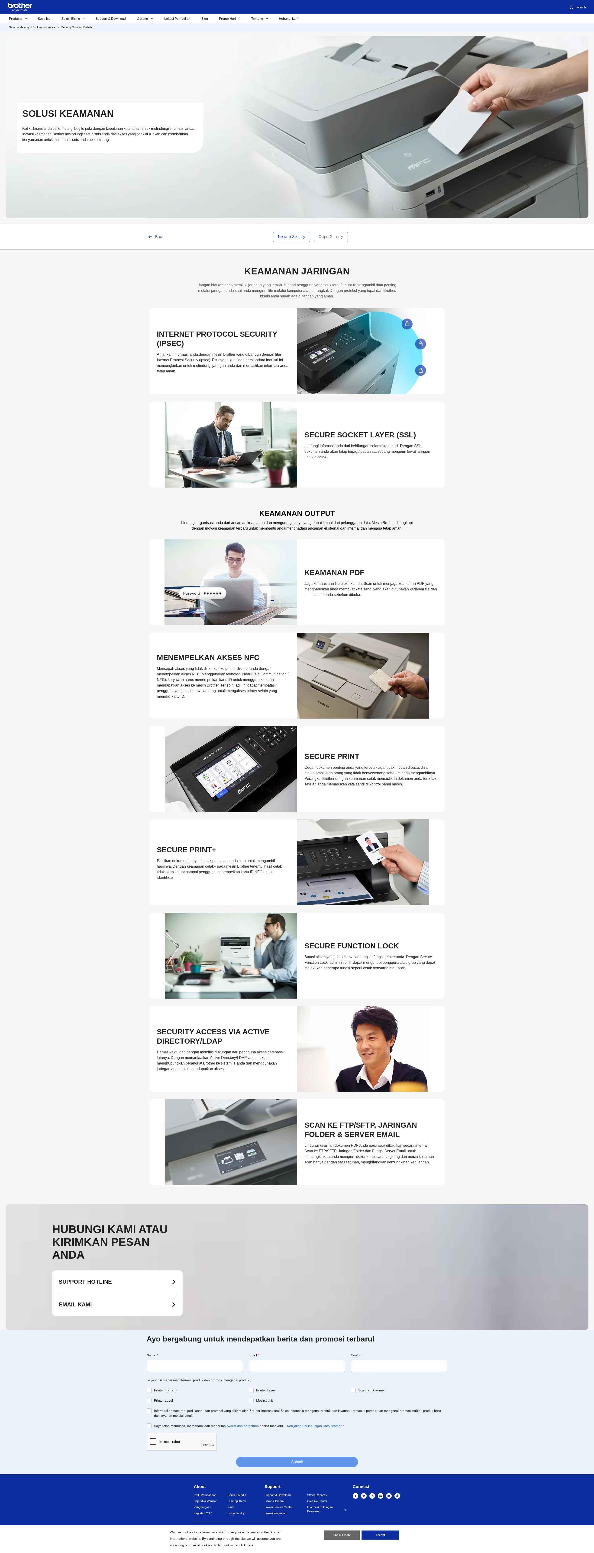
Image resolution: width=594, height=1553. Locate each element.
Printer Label (163, 1400)
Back (159, 237)
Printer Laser (265, 1390)
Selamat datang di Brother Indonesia (32, 27)
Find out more (342, 1535)
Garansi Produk (274, 1501)
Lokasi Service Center (278, 1507)
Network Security (291, 237)
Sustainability (236, 1513)
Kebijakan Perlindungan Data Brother (314, 1426)
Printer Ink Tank (165, 1390)
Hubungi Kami (237, 1501)
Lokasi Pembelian (177, 18)
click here (246, 1545)
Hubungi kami (289, 18)
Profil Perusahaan (205, 1495)
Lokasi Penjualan (276, 1513)
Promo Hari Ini (229, 18)
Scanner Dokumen (372, 1390)
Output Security (331, 237)
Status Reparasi (317, 1495)
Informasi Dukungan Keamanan (320, 1509)
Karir (231, 1507)
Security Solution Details (76, 27)
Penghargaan (202, 1507)
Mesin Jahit (264, 1400)
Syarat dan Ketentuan (243, 1426)
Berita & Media (237, 1495)
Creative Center (317, 1501)
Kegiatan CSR (203, 1513)
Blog (204, 18)
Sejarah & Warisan (205, 1501)
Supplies (44, 18)
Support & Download (111, 18)
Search (580, 7)
